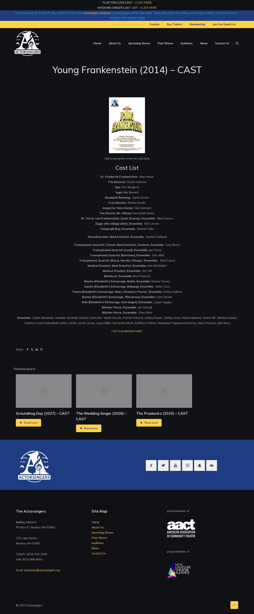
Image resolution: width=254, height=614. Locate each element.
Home (95, 522)
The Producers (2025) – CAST (162, 413)
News (95, 548)
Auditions (97, 543)
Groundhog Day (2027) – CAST (43, 413)
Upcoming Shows (102, 532)
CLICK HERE (143, 2)
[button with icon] (151, 465)
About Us (97, 527)
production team (131, 331)
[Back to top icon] (234, 605)
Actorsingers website (97, 13)
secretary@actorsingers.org (42, 570)
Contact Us (98, 553)
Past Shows (99, 538)
